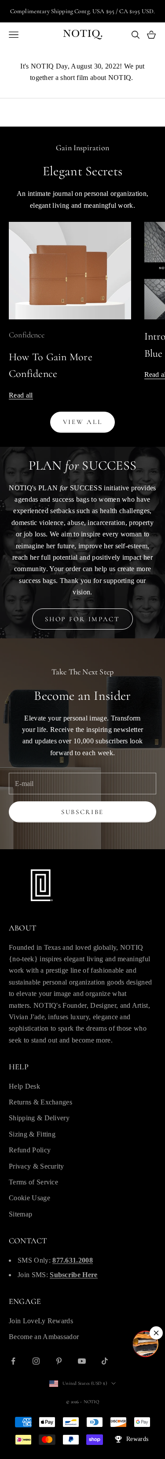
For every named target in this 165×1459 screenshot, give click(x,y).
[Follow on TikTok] (104, 1361)
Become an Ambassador (44, 1336)
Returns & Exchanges (40, 1102)
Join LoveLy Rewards (41, 1321)
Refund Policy (30, 1150)
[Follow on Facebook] (13, 1361)
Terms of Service (33, 1182)
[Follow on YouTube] (81, 1361)
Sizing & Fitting (32, 1134)
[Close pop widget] (156, 1333)
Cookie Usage (29, 1198)
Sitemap (20, 1214)
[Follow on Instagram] (36, 1361)
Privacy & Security (36, 1166)
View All (83, 422)
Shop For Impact (82, 619)
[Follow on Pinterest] (59, 1361)
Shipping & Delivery (39, 1118)
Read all (21, 395)
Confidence (26, 335)
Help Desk (24, 1086)
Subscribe (82, 812)
